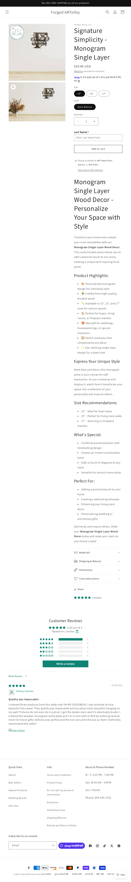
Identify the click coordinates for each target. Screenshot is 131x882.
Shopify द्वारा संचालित (43, 874)
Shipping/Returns (57, 817)
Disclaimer (53, 802)
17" (104, 93)
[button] (7, 12)
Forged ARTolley (27, 874)
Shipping (78, 71)
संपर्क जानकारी (112, 874)
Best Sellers (15, 782)
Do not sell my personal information (60, 792)
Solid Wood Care (56, 810)
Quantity (78, 114)
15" (92, 93)
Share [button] (80, 589)
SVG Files (13, 805)
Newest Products (18, 790)
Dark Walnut (85, 106)
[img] (17, 686)
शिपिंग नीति (100, 874)
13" (79, 93)
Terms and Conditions (59, 774)
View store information (90, 170)
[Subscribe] (52, 845)
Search (12, 774)
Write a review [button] (65, 664)
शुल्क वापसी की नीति (61, 874)
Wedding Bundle (18, 797)
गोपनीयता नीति (77, 874)
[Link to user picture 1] (17, 736)
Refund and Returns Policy (61, 825)
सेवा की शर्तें (89, 874)
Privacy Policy (54, 782)
